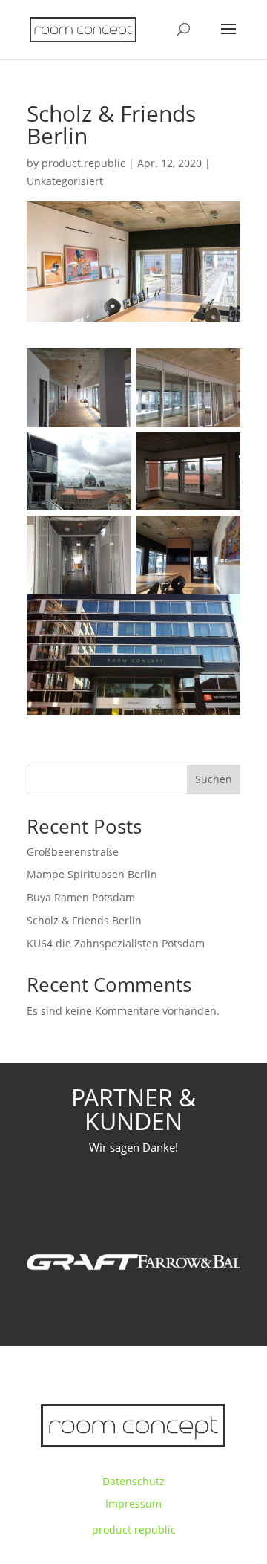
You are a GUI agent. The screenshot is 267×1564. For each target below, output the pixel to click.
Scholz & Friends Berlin (84, 920)
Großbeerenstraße (73, 852)
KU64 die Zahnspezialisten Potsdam (116, 943)
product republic (134, 1529)
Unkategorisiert (65, 181)
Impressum (133, 1503)
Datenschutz (133, 1481)
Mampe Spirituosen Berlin (92, 874)
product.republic (83, 163)
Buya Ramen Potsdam (81, 897)
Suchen (213, 779)
